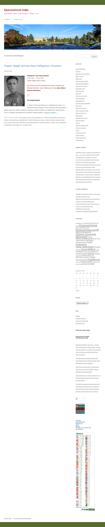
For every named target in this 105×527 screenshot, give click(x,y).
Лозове (41, 122)
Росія (94, 238)
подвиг (53, 122)
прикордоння (81, 259)
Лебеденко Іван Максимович (29, 122)
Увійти (78, 316)
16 (97, 281)
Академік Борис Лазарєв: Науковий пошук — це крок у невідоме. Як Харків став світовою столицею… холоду (88, 154)
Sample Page (18, 19)
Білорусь (62, 117)
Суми (89, 242)
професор (94, 259)
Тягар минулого (81, 138)
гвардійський (23, 120)
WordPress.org (80, 323)
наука (92, 255)
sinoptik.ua (79, 429)
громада (79, 251)
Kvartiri (78, 211)
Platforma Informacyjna (83, 199)
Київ (77, 226)
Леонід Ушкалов (81, 108)
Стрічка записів (80, 318)
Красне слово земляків (83, 103)
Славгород (88, 240)
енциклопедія (82, 253)
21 (90, 283)
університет (96, 262)
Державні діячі (80, 89)
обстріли (79, 257)
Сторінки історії (81, 133)
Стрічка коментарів (82, 321)
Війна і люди (79, 76)
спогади (78, 262)
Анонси (78, 71)
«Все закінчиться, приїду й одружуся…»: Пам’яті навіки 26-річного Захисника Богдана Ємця (88, 378)
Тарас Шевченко (85, 246)
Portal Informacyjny (82, 204)
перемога (86, 257)
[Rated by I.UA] (80, 400)
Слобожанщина (81, 242)
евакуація (94, 251)
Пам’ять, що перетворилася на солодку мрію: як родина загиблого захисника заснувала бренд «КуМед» (88, 179)
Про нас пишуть (81, 128)
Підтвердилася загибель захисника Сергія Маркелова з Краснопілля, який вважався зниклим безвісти (88, 360)
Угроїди (97, 247)
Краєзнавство (80, 101)
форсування (17, 125)
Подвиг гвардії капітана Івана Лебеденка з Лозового (32, 65)
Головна (7, 19)
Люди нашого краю (82, 111)
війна (91, 249)
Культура (79, 106)
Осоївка (90, 237)
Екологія (78, 93)
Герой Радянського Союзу (36, 120)
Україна (78, 250)
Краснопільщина (83, 232)
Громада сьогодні (81, 86)
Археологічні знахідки (83, 74)
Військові (79, 79)
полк (57, 122)
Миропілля (81, 236)
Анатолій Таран (80, 69)
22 (94, 283)
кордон (97, 254)
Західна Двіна (50, 120)
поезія (92, 257)
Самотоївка (80, 240)
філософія (78, 264)
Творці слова (80, 135)
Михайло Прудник (81, 118)
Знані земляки (36, 117)
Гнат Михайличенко (82, 84)
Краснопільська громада (82, 227)
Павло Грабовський (82, 125)
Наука (78, 123)
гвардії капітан (13, 120)
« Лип (77, 290)
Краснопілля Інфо (16, 10)
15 (94, 281)
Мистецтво (79, 116)
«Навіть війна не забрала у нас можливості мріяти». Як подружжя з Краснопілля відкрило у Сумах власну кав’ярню (88, 172)
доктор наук (87, 251)
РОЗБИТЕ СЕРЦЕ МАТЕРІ (90, 211)
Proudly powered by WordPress (22, 518)
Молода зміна (80, 120)
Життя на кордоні (81, 96)
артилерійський (54, 117)
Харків (84, 249)
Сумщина (81, 244)
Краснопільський (13, 122)
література (85, 255)
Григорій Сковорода (89, 223)
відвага (6, 120)
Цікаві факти (80, 140)
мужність (47, 122)
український (86, 261)
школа (84, 263)
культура (78, 255)
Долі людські (80, 91)
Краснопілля (88, 225)
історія (91, 263)
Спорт (78, 130)
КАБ (97, 223)
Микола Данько (81, 113)
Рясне (98, 238)
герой (97, 250)
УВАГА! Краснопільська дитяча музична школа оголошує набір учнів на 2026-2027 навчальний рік (87, 369)
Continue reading (51, 112)
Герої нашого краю (25, 117)
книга (91, 253)
